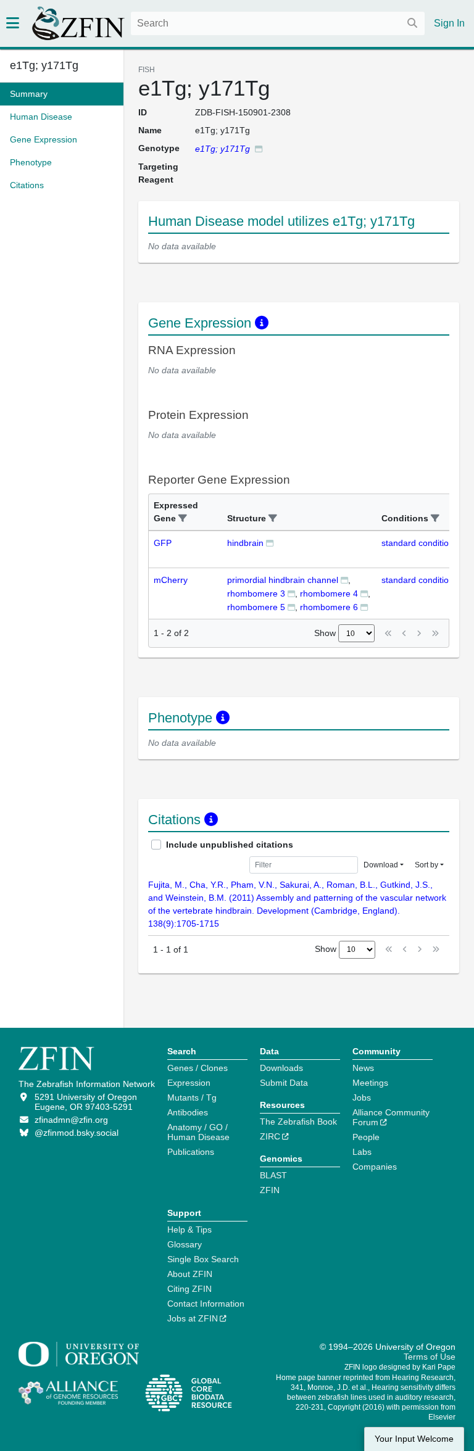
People (366, 1137)
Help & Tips (189, 1229)
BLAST (273, 1175)
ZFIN (270, 1190)
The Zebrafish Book (298, 1121)
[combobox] (278, 23)
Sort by (426, 865)
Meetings (370, 1083)
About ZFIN (189, 1274)
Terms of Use (429, 1357)
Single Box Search (203, 1259)
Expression (188, 1083)
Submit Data (284, 1083)
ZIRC (270, 1136)
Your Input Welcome (414, 1439)
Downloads (281, 1068)
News (363, 1068)
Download (381, 865)
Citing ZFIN (189, 1289)
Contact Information (205, 1303)
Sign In (449, 23)
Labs (362, 1152)
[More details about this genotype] (258, 148)
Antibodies (187, 1112)
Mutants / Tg (192, 1097)
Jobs (361, 1097)
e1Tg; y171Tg (44, 65)
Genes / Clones (197, 1068)
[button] (182, 518)
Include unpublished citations (229, 845)
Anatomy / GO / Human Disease (198, 1132)
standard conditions (419, 543)
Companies (374, 1167)
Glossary (184, 1244)
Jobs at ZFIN (192, 1318)
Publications (190, 1152)
